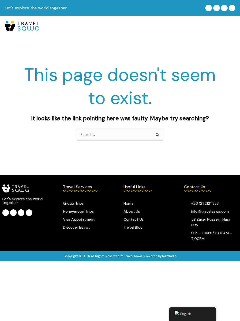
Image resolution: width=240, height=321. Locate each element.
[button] (231, 26)
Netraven (169, 256)
